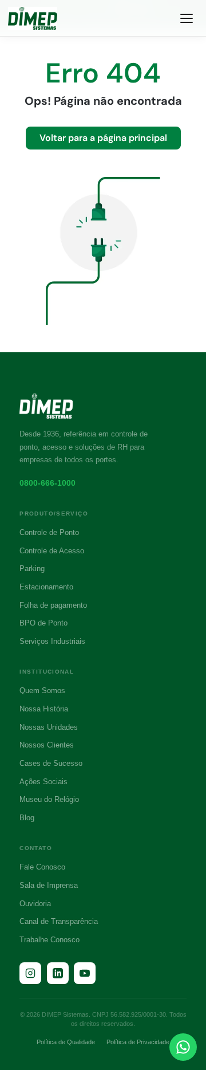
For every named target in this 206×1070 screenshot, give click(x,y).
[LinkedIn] (58, 973)
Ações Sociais (43, 781)
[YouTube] (85, 973)
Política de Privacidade (137, 1041)
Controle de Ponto (49, 532)
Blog (26, 817)
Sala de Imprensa (48, 885)
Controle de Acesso (51, 550)
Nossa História (43, 709)
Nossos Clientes (46, 745)
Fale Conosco (42, 867)
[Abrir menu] (186, 18)
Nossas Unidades (48, 727)
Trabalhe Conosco (49, 939)
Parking (32, 568)
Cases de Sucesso (50, 763)
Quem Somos (42, 690)
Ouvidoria (35, 903)
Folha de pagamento (53, 605)
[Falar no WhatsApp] (183, 1047)
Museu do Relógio (49, 799)
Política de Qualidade (66, 1041)
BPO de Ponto (43, 623)
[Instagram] (30, 973)
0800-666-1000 (47, 482)
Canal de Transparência (58, 921)
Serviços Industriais (52, 641)
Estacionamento (46, 587)
